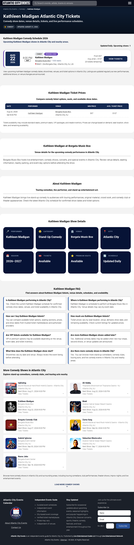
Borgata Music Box (43, 61)
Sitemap (64, 540)
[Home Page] (16, 3)
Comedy (22, 9)
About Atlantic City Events (16, 523)
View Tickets (115, 59)
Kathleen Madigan (35, 113)
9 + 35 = (101, 526)
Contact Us (16, 527)
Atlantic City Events (10, 9)
